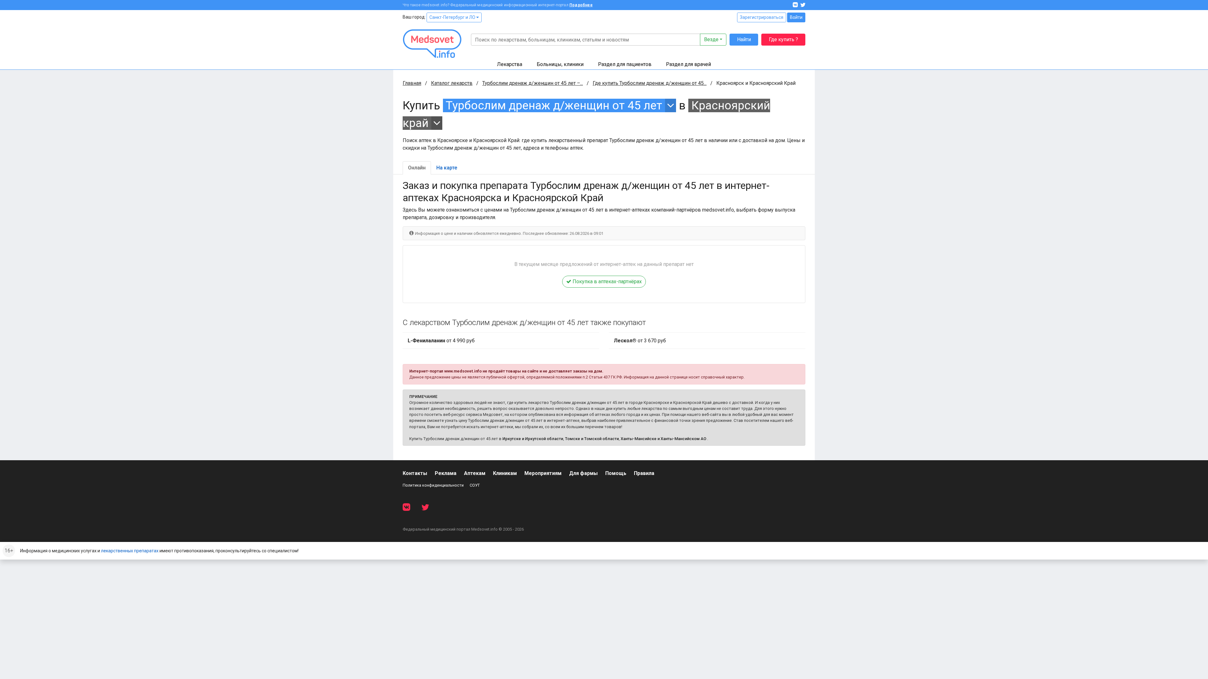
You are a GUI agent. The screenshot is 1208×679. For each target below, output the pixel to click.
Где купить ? (783, 39)
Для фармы (583, 473)
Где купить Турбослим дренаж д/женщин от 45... (650, 83)
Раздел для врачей (688, 64)
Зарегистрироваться (761, 17)
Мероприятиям (543, 473)
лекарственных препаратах (130, 550)
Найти (744, 39)
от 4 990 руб (441, 341)
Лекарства (509, 64)
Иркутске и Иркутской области (532, 438)
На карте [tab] (446, 168)
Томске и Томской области (592, 438)
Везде (711, 39)
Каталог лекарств (452, 83)
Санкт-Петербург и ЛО (452, 17)
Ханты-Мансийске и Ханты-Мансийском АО (663, 438)
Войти (796, 17)
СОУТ (475, 485)
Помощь (615, 473)
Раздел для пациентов (625, 64)
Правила (644, 473)
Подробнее (581, 5)
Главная (412, 83)
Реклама (445, 473)
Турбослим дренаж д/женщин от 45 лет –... (532, 83)
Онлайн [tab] (417, 168)
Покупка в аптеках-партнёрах (606, 281)
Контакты (415, 473)
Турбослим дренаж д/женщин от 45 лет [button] (554, 105)
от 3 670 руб (640, 341)
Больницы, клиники (560, 64)
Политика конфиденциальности (433, 485)
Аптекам (474, 473)
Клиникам (505, 473)
